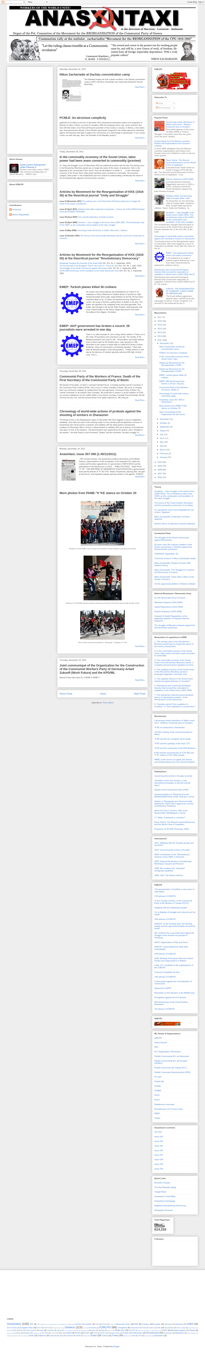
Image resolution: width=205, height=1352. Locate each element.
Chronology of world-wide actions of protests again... (174, 394)
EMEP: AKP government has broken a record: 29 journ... (172, 382)
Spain (16, 1336)
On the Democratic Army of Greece (169, 598)
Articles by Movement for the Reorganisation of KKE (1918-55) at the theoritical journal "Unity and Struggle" (102, 193)
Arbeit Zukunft (160, 1042)
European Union (26, 1328)
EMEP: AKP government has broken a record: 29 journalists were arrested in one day (95, 327)
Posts (160, 103)
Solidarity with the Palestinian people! (170, 908)
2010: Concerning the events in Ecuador (172, 850)
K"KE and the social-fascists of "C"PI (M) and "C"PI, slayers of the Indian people (174, 754)
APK (156, 1047)
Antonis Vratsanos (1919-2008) (179, 179)
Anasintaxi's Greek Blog (164, 1196)
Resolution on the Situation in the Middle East (174, 993)
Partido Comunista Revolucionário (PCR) (172, 1072)
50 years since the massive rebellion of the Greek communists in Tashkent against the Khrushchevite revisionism (173, 546)
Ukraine (126, 1336)
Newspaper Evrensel (163, 1210)
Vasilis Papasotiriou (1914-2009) (168, 607)
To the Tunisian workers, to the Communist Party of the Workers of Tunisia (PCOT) (173, 902)
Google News (160, 1192)
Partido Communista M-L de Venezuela (171, 1056)
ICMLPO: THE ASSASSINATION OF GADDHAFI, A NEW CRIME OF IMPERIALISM (180, 291)
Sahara (9, 1336)
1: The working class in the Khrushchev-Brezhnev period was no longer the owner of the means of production (173, 643)
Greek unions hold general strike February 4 (32, 166)
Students (53, 1336)
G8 (53, 1328)
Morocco (148, 1330)
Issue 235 (158, 1164)
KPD (21, 1330)
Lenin (41, 1330)
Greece (70, 1327)
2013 (159, 332)
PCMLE (69, 1333)
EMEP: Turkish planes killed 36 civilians (88, 287)
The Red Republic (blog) (165, 1187)
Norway (192, 1330)
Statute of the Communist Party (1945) (171, 790)
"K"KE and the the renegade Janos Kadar (172, 739)
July (162, 434)
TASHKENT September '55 (166, 554)
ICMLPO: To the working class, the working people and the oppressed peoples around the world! (174, 926)
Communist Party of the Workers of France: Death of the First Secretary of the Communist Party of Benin (100, 378)
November (165, 419)
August (163, 430)
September (165, 427)
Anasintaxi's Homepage (164, 1201)
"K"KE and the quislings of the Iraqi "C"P (172, 743)
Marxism (92, 1330)
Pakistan (27, 1333)
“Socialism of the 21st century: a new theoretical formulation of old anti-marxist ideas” (172, 782)
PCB (52, 1333)
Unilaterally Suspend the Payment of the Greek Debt (81, 263)
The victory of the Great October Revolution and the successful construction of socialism (173, 504)
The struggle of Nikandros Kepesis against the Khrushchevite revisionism (174, 626)
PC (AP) (157, 1077)
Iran (159, 1328)
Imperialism (135, 1328)
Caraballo (78, 1324)
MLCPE (132, 1330)
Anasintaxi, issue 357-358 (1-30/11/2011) (88, 454)
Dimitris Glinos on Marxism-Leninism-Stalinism (174, 524)
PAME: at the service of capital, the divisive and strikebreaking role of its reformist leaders (174, 760)
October (163, 423)
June (162, 438)
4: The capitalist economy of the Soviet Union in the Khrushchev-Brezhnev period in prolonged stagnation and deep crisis (174, 671)
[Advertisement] (30, 110)
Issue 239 (158, 1150)
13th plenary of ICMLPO (165, 977)
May (162, 442)
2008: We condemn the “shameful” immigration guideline (169, 869)
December (165, 343)
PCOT (157, 1100)
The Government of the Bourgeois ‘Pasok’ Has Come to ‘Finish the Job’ (89, 266)
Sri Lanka (23, 1336)
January (163, 457)
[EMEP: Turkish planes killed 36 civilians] (72, 315)
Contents (88, 1324)
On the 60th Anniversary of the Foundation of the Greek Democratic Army (89, 271)
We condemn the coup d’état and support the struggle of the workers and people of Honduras (174, 935)
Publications (137, 1333)
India (144, 1328)
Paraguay (36, 1333)
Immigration (122, 1328)
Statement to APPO (162, 988)
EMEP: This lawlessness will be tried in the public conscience (179, 254)
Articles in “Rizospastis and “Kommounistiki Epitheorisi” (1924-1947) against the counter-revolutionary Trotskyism (174, 803)
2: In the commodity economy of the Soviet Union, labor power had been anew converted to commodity (174, 653)
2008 (159, 469)
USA (139, 1336)
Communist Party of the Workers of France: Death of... (173, 388)
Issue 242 (158, 1141)
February (164, 453)
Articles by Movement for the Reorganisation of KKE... (171, 364)
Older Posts (139, 694)
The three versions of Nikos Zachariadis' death (175, 558)
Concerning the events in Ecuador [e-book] (173, 776)
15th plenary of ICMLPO (165, 919)
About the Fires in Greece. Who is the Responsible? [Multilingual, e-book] (171, 811)
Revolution (179, 1333)
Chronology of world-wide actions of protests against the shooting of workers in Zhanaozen (100, 413)
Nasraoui (157, 1330)
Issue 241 (158, 1146)
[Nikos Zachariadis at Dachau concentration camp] (71, 102)
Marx (84, 1330)
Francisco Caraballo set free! (167, 972)
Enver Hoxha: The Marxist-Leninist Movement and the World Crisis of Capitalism (181, 162)
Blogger (116, 1346)
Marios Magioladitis (20, 214)
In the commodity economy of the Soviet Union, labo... (174, 357)
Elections (179, 1324)
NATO (164, 1330)
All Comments (164, 108)
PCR (95, 1333)
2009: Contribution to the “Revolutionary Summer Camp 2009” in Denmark (172, 855)
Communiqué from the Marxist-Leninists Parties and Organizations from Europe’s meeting (172, 143)
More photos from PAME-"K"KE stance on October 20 (98, 493)
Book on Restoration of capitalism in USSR (57, 1324)
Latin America (31, 1330)
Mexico (110, 1330)
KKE (14, 1330)
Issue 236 (158, 1159)
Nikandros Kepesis (178, 1330)
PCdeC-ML (159, 1081)
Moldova (140, 1330)
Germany (59, 1328)
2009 (159, 466)
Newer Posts (66, 694)
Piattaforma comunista (164, 1104)
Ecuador (156, 1324)
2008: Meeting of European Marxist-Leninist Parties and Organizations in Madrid (173, 959)
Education (168, 1324)
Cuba (111, 1324)
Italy (172, 1328)
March (163, 450)
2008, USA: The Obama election (168, 875)
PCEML (157, 1086)
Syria (61, 1336)
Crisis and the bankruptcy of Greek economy (96, 217)
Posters (126, 1333)
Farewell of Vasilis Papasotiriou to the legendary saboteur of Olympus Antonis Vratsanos (171, 618)
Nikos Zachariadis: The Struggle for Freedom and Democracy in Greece (174, 571)
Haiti (84, 1328)
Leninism (50, 1330)
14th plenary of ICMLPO (165, 954)
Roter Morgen (191, 1333)
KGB (8, 1330)
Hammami (92, 1328)
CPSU (104, 1324)
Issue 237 (158, 1155)
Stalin (31, 1336)
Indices (152, 1328)
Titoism (85, 1336)
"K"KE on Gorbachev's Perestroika (169, 727)
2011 (159, 340)
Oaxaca (9, 1333)
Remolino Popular (162, 1183)
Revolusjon (168, 1333)
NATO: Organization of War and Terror (171, 942)
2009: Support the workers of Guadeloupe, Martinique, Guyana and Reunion (173, 862)
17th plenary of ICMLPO (165, 896)
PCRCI (102, 1333)
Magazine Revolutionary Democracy (170, 1205)
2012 (159, 336)
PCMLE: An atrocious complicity (83, 117)
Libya (59, 1330)
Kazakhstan (192, 1328)
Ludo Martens (68, 1330)
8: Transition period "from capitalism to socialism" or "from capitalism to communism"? (175, 705)
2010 (159, 462)
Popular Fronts (114, 1333)
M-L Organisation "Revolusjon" (167, 1051)
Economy (145, 1324)
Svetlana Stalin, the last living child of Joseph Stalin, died (179, 197)
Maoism (78, 1330)
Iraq (166, 1328)
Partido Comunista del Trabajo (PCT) (170, 1068)
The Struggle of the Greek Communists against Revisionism (84, 268)
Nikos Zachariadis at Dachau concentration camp (95, 74)
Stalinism (41, 1336)
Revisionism (152, 1333)
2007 (159, 473)
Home (103, 694)
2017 (159, 317)
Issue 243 (158, 1136)
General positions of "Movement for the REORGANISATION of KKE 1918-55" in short (174, 795)
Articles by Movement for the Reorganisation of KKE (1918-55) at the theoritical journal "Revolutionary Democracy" (102, 256)
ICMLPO (158, 1038)
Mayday (102, 1330)
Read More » (140, 87)
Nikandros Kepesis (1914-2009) (168, 602)
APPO (39, 1324)
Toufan (157, 1118)
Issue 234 (158, 1169)
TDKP (78, 1336)
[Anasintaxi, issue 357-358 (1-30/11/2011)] (69, 482)
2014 (159, 328)
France (46, 1328)
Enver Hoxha (12, 1328)
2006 (159, 477)
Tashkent (69, 1336)
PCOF (157, 1095)
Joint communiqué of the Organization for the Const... (172, 413)
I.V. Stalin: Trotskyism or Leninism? (169, 817)
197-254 (158, 1132)
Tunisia (105, 1336)
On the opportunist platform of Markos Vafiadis (174, 584)
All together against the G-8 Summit (170, 997)
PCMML (157, 1090)
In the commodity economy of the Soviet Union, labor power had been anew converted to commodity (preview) (100, 158)
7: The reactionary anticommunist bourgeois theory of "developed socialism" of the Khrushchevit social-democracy (173, 697)
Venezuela (147, 1336)
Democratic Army (123, 1324)
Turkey (115, 1335)
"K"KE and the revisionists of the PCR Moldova (174, 748)
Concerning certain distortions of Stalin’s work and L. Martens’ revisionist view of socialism (180, 124)
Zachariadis (158, 1336)
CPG (97, 1324)
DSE (136, 1324)
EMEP (157, 1113)
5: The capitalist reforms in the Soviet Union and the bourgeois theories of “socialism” (173, 680)
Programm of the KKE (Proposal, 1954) (171, 829)
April (162, 446)
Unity (133, 1336)
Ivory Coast (181, 1328)
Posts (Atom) (108, 703)
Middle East (120, 1330)
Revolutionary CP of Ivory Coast (168, 1109)
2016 (159, 321)
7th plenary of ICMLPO (164, 1009)
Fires (39, 1328)
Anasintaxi (16, 209)
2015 (159, 325)
